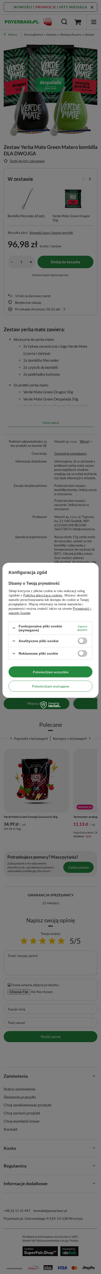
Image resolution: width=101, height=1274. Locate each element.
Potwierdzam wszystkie (50, 672)
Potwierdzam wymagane (50, 686)
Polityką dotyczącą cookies (43, 595)
